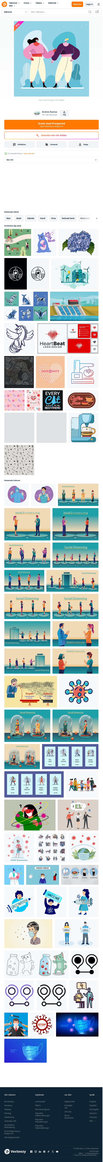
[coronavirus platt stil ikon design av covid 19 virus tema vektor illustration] (78, 691)
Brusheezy (9, 1101)
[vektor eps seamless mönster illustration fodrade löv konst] (19, 372)
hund (42, 218)
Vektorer (13, 3)
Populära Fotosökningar (40, 1120)
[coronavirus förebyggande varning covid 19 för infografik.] (79, 875)
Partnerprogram (41, 1109)
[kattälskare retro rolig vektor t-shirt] (53, 400)
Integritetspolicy (90, 1153)
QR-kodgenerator (12, 1137)
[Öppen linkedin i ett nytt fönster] (40, 1151)
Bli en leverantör (67, 1116)
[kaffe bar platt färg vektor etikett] (81, 400)
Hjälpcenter (68, 1101)
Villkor (78, 1153)
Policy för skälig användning (83, 1155)
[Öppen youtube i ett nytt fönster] (57, 1151)
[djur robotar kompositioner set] (26, 306)
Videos (39, 3)
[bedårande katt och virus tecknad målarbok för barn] (36, 964)
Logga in (89, 4)
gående (30, 218)
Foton (26, 3)
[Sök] (90, 11)
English (90, 1101)
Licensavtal (39, 1101)
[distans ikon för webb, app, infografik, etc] (84, 964)
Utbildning (9, 1117)
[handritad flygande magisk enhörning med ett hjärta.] (19, 338)
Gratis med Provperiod (51, 124)
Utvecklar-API (10, 1121)
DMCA (37, 1105)
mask (18, 218)
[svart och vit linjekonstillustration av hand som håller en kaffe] (26, 274)
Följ (64, 115)
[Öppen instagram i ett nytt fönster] (36, 1151)
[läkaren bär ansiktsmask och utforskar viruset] (14, 875)
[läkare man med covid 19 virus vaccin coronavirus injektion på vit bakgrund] (16, 495)
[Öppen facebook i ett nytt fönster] (31, 1151)
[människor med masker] (17, 242)
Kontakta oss (67, 1106)
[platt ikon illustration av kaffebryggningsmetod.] (83, 428)
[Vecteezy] (4, 4)
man (8, 218)
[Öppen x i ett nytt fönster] (53, 1151)
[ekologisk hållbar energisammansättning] (74, 306)
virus (53, 218)
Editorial (52, 3)
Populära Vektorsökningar (41, 1114)
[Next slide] (92, 218)
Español (91, 1105)
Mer (11, 5)
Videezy (7, 1109)
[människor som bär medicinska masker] (76, 933)
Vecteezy (8, 1105)
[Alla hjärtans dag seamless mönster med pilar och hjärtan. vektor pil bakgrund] (19, 460)
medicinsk (85, 218)
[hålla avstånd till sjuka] (82, 784)
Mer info (10, 160)
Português (92, 1109)
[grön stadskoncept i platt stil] (74, 274)
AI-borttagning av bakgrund (12, 1132)
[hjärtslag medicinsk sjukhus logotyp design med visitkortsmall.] (67, 338)
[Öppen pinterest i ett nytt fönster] (44, 1151)
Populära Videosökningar (41, 1126)
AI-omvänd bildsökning (9, 1126)
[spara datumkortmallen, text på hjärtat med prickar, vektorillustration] (50, 372)
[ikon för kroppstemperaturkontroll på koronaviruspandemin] (83, 995)
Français (91, 1117)
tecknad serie (68, 218)
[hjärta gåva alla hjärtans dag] (33, 400)
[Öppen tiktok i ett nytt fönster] (48, 1151)
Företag (7, 1113)
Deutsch (91, 1113)
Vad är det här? (29, 153)
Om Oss (66, 1111)
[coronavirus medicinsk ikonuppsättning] (51, 848)
